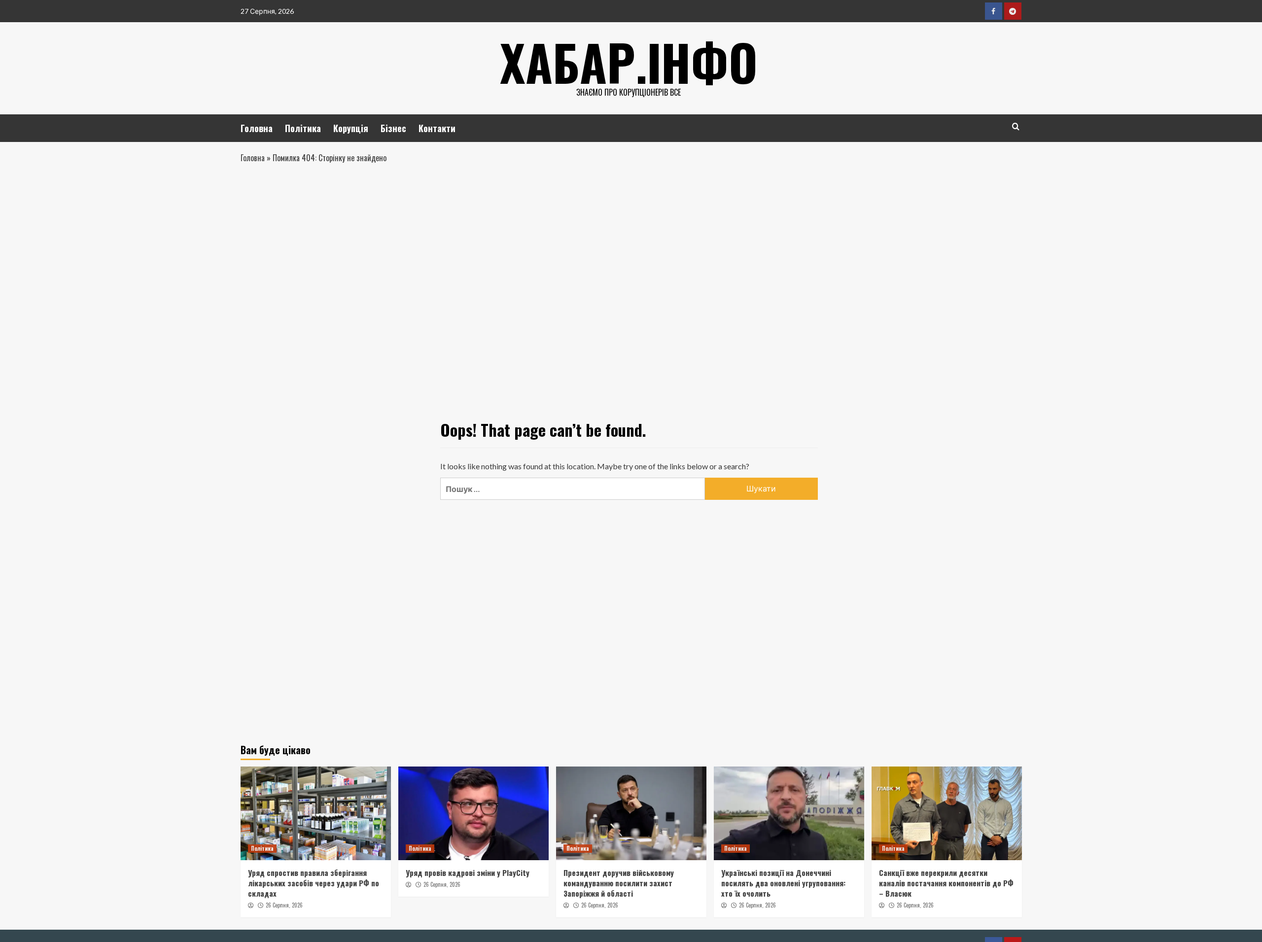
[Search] (1016, 126)
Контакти (437, 128)
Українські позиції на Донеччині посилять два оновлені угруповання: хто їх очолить (783, 883)
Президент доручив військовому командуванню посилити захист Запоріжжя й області (618, 883)
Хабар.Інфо (629, 61)
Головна (257, 128)
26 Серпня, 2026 (284, 905)
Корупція (350, 128)
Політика (303, 128)
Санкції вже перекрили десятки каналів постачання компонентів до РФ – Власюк (946, 883)
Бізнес (393, 128)
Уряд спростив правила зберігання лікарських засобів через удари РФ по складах (313, 883)
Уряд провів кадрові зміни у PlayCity (467, 872)
